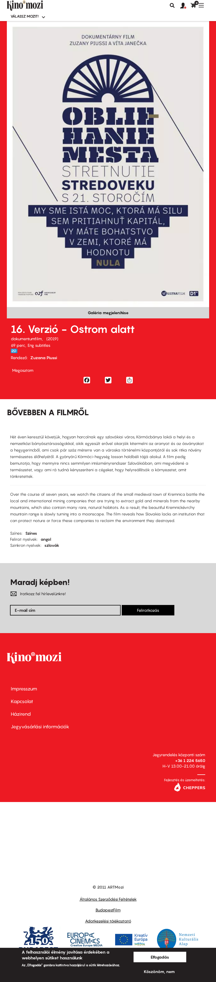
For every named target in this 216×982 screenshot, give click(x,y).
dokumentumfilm (26, 338)
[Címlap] (34, 5)
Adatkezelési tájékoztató (108, 921)
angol (46, 539)
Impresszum (24, 689)
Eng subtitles (39, 345)
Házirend (21, 714)
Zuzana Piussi (43, 357)
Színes (31, 533)
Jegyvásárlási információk (40, 726)
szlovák (51, 545)
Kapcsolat (22, 701)
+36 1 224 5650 (190, 760)
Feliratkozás (148, 610)
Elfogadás (160, 957)
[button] (185, 5)
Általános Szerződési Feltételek (108, 899)
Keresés (172, 5)
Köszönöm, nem (159, 971)
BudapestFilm (108, 910)
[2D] (15, 351)
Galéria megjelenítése (108, 312)
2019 (52, 338)
